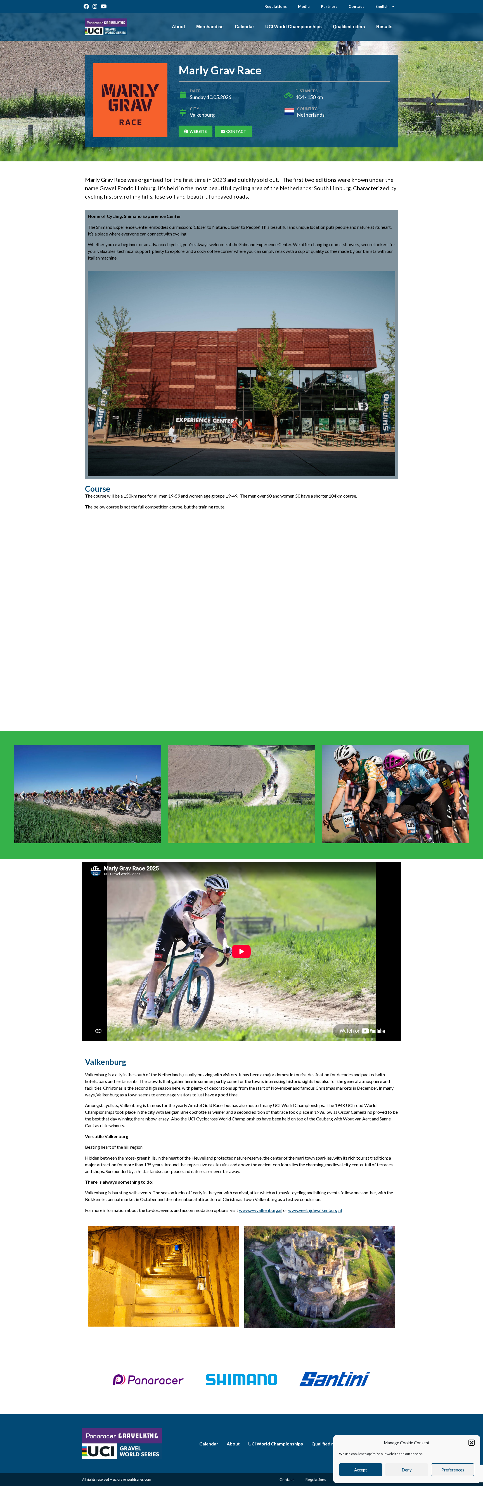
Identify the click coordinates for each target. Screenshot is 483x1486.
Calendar (244, 26)
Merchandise (210, 26)
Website (198, 131)
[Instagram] (95, 6)
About (178, 26)
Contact (356, 6)
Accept (360, 1469)
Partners (329, 6)
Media (304, 6)
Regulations (275, 6)
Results (384, 26)
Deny (407, 1469)
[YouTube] (103, 6)
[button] (471, 1442)
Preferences (452, 1469)
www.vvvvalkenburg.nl (260, 1210)
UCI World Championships (293, 26)
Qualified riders (349, 26)
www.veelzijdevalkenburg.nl (315, 1210)
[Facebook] (86, 6)
